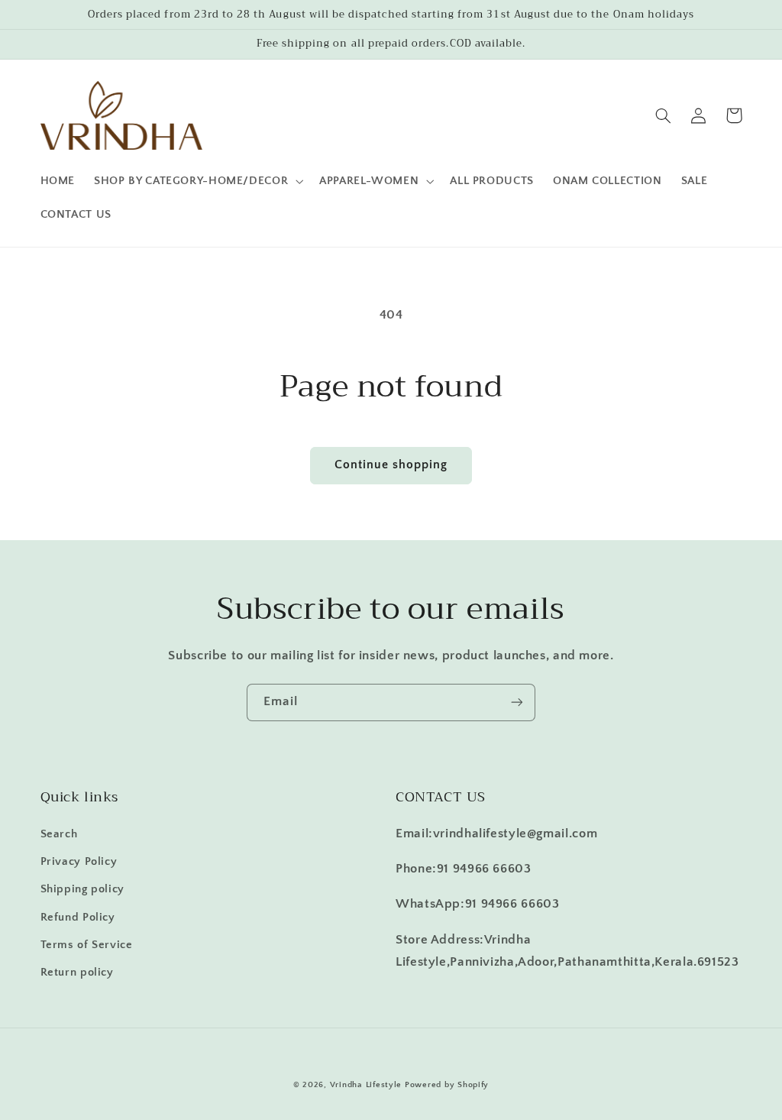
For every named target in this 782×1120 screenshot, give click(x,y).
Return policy (77, 972)
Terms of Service (86, 945)
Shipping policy (82, 889)
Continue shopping (391, 464)
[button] (197, 181)
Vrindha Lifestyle (366, 1084)
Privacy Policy (79, 862)
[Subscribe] (517, 702)
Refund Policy (77, 917)
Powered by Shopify (447, 1084)
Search (59, 834)
